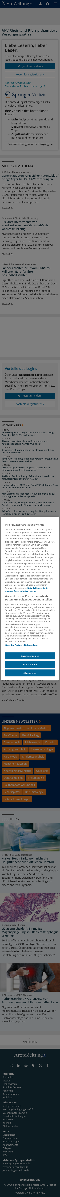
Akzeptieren (30, 673)
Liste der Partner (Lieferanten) (21, 645)
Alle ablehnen (30, 664)
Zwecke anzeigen (30, 655)
